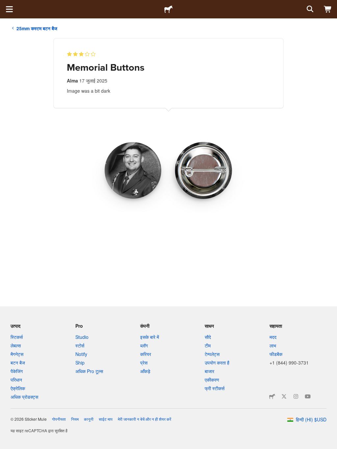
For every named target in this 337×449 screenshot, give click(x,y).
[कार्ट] (328, 9)
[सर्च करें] (309, 9)
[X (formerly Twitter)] (284, 396)
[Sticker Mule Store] (272, 396)
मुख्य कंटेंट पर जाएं (5, 5)
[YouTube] (307, 396)
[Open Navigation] (9, 9)
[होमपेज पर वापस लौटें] (168, 9)
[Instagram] (295, 396)
